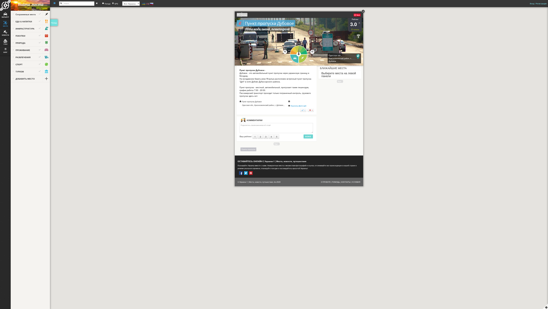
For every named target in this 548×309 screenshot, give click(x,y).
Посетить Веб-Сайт (299, 106)
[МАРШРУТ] (294, 59)
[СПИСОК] (303, 59)
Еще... (340, 81)
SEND (308, 136)
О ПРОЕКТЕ (326, 182)
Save (358, 15)
